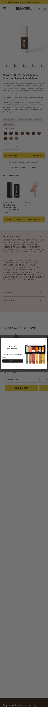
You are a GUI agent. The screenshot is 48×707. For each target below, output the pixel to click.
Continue (12, 361)
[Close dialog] (45, 339)
